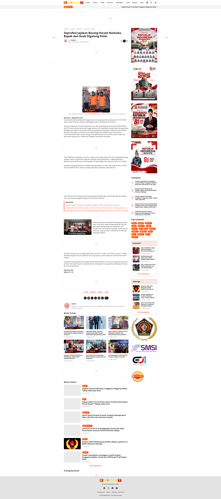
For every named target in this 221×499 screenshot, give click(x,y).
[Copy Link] (85, 298)
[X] (92, 298)
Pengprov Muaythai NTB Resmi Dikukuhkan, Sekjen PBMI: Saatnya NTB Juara (73, 356)
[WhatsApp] (102, 298)
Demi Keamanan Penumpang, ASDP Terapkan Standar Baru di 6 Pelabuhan (96, 356)
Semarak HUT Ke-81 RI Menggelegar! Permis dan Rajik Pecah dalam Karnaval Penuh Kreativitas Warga (103, 430)
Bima (84, 399)
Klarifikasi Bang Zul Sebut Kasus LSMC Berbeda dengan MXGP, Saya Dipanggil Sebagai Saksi (148, 257)
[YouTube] (116, 488)
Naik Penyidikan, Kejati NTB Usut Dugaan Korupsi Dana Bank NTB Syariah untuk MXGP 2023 (148, 249)
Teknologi (143, 3)
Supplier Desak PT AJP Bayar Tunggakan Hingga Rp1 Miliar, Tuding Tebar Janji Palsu (128, 7)
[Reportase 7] (73, 2)
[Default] (124, 41)
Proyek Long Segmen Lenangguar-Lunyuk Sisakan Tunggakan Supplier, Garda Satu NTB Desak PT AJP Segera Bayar (104, 457)
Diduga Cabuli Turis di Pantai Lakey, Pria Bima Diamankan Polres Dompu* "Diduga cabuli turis (96, 208)
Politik (102, 3)
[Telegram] (95, 298)
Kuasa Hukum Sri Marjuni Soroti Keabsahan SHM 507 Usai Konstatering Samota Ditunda (118, 333)
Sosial (128, 3)
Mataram (93, 292)
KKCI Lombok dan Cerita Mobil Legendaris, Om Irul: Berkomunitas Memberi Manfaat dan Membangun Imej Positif (148, 266)
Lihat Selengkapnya (95, 466)
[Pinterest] (99, 298)
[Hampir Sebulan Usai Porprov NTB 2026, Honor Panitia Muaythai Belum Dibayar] (136, 297)
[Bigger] (127, 41)
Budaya (134, 3)
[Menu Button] (155, 2)
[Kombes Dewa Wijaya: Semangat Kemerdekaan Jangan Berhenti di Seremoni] (74, 322)
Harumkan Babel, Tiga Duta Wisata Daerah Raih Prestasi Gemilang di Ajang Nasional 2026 (95, 333)
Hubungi (114, 492)
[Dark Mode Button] (147, 2)
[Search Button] (151, 2)
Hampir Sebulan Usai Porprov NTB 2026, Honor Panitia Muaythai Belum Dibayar (148, 296)
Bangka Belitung (87, 425)
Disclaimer (121, 492)
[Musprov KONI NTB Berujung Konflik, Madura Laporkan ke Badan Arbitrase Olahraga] (72, 443)
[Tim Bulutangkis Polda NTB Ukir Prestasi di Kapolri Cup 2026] (118, 346)
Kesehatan (85, 412)
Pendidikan (119, 3)
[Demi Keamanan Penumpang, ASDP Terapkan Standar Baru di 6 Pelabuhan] (96, 346)
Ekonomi (110, 3)
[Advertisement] (96, 73)
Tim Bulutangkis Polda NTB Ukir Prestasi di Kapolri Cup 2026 (117, 356)
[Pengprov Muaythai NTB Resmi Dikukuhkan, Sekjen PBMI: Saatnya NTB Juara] (74, 346)
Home (88, 3)
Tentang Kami (101, 492)
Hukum (95, 3)
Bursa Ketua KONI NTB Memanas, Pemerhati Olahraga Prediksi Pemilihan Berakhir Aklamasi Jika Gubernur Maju (148, 304)
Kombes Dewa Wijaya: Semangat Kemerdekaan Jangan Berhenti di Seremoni (73, 333)
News (106, 292)
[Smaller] (121, 41)
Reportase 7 (107, 495)
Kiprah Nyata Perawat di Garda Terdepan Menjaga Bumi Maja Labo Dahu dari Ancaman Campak (97, 211)
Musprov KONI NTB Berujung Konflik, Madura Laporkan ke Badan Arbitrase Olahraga (105, 443)
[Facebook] (88, 298)
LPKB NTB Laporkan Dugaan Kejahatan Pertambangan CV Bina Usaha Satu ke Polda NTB (145, 213)
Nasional (100, 292)
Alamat (108, 492)
